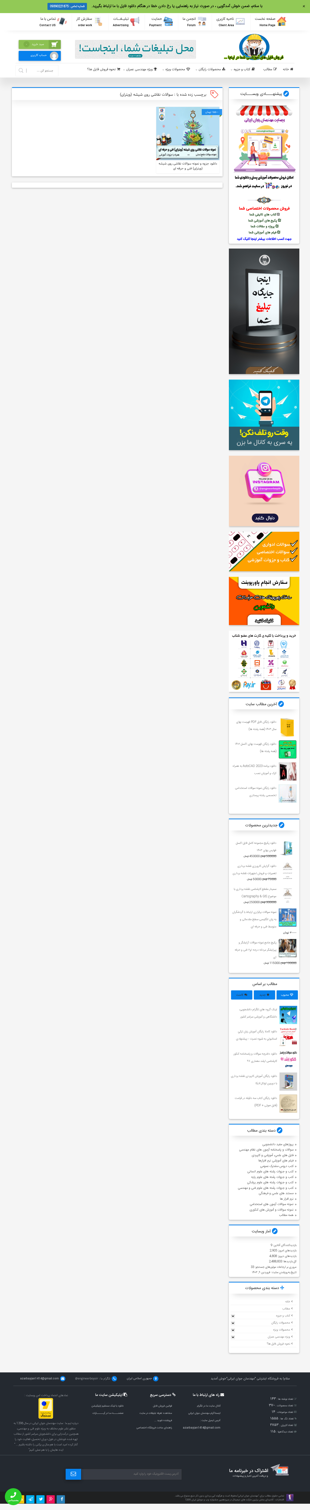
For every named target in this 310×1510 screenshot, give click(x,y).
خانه (286, 69)
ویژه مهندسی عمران (139, 69)
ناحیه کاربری (225, 22)
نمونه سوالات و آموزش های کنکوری (271, 1210)
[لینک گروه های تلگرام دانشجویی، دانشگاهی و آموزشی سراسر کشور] (288, 1015)
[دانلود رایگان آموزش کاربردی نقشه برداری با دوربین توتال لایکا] (288, 1081)
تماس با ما (47, 22)
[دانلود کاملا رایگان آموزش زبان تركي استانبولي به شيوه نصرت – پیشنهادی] (288, 1037)
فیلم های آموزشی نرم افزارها (276, 1160)
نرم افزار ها (287, 1199)
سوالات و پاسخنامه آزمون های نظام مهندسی (266, 1149)
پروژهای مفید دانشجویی (278, 1144)
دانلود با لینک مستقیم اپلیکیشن (107, 1406)
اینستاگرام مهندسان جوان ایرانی (204, 1413)
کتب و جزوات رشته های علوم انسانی (270, 1171)
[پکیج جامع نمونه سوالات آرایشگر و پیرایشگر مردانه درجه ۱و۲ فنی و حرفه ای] (287, 948)
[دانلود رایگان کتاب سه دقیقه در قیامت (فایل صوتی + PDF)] (288, 1104)
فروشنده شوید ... (163, 1420)
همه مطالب (286, 1215)
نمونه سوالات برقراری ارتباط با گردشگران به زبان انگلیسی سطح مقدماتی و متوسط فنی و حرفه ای (254, 919)
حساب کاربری (39, 55)
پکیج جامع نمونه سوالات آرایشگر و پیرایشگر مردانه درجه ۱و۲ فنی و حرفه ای (255, 949)
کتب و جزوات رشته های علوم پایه (272, 1177)
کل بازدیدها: (289, 1261)
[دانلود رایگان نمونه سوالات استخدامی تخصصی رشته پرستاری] (287, 793)
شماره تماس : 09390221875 (67, 6)
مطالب (267, 69)
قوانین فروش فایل (162, 1406)
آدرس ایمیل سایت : (210, 1420)
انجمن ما (189, 22)
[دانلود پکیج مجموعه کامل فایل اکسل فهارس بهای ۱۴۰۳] (287, 848)
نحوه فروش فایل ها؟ (101, 69)
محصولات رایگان (210, 69)
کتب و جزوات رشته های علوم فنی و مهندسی (266, 1188)
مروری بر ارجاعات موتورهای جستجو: (275, 1267)
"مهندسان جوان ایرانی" (241, 1378)
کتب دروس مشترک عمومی (277, 1166)
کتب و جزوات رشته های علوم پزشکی (270, 1182)
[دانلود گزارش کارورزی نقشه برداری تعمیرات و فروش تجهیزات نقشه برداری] (287, 871)
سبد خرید (35, 44)
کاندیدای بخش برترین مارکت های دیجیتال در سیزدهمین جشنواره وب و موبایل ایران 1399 (229, 1500)
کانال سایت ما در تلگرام (208, 1406)
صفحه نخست (265, 22)
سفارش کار (84, 22)
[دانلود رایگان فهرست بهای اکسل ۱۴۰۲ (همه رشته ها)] (287, 749)
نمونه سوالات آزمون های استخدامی (272, 1204)
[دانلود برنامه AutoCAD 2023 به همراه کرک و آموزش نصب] (287, 771)
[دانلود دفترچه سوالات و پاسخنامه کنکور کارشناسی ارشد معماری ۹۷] (288, 1059)
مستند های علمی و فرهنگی (276, 1193)
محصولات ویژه (175, 69)
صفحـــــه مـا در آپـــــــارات (108, 1413)
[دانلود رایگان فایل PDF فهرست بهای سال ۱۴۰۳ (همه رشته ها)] (287, 727)
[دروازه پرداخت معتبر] (46, 1418)
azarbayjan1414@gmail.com (201, 1428)
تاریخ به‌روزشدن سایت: (283, 1272)
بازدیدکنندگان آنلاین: (284, 1245)
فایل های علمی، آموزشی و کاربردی (273, 1155)
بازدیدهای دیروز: (286, 1256)
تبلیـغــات (121, 22)
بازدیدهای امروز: (286, 1250)
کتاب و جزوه (242, 69)
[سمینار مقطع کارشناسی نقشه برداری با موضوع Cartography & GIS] (287, 894)
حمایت (155, 22)
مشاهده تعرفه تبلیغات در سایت (156, 1413)
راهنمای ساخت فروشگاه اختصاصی (154, 1428)
